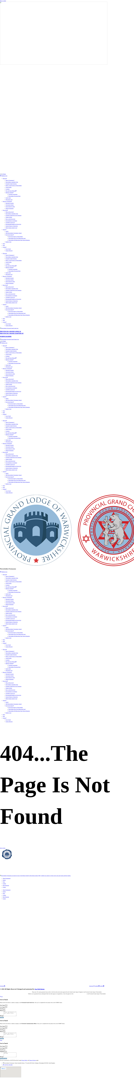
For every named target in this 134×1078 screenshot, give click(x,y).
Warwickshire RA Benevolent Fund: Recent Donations (19, 240)
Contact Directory (9, 250)
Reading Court (8, 241)
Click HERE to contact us (6, 872)
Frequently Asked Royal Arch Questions (13, 215)
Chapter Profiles (9, 217)
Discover (4, 178)
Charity (4, 229)
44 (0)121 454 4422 (6, 871)
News (4, 243)
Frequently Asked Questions (11, 183)
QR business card (9, 199)
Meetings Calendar (9, 192)
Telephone (2, 1051)
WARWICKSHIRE (6, 336)
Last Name (2, 1007)
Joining (4, 880)
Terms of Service (32, 1060)
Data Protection (6, 885)
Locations (7, 189)
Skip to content (3, 0)
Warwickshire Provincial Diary (14, 196)
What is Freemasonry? (10, 180)
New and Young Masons (10, 190)
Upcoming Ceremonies (12, 194)
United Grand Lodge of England (80, 993)
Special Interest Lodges (10, 206)
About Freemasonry (7, 878)
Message (2, 1015)
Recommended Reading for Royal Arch (13, 224)
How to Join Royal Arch (10, 219)
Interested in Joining (10, 203)
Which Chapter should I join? (11, 227)
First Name (2, 1005)
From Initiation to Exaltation (11, 220)
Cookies (4, 883)
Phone (1, 1010)
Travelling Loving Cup (10, 222)
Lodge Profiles (8, 187)
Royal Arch (5, 210)
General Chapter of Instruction (12, 226)
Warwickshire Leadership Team (12, 182)
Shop (4, 245)
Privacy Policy (24, 1060)
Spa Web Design (39, 989)
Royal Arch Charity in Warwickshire (15, 236)
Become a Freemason (7, 201)
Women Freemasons (9, 208)
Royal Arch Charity (9, 234)
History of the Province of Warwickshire (14, 185)
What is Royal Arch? (10, 212)
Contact (4, 247)
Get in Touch (8, 248)
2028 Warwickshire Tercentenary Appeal (14, 233)
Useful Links (8, 197)
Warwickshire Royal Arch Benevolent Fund (16, 238)
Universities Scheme (10, 204)
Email (1, 1008)
